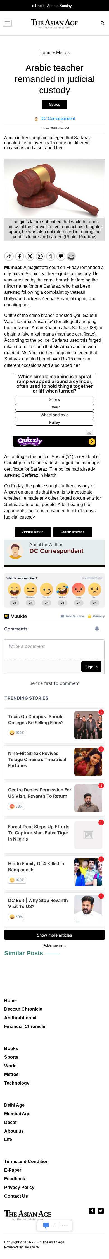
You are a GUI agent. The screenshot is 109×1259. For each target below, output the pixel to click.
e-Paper (38, 6)
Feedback (14, 1178)
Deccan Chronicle (23, 1009)
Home (10, 1000)
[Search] (103, 24)
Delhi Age (14, 1105)
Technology (16, 1083)
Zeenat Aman (33, 532)
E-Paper (12, 1170)
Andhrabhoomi (20, 1017)
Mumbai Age (17, 1113)
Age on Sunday (59, 6)
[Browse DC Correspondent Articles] (15, 550)
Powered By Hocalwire (21, 1247)
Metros (54, 105)
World (10, 1065)
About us (14, 1131)
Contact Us (16, 1196)
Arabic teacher (72, 532)
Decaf (10, 1122)
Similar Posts (23, 953)
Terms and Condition (26, 1161)
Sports (11, 1057)
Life (8, 1139)
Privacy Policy (19, 1187)
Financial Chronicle (24, 1026)
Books (11, 1048)
